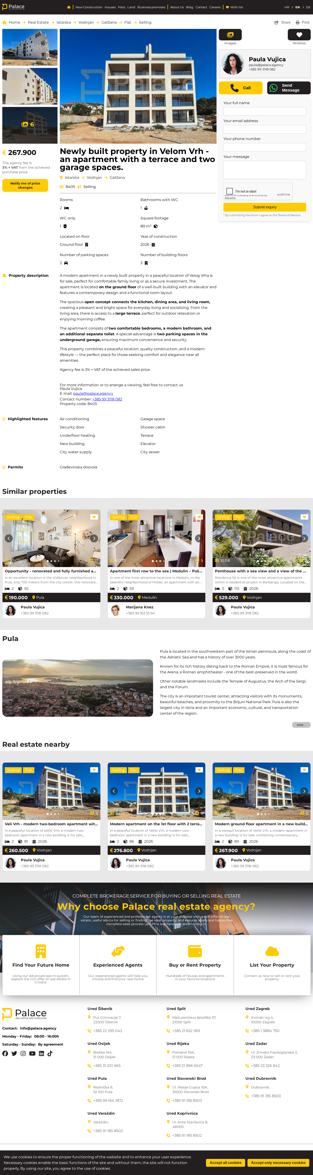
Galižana (109, 22)
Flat (127, 22)
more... (301, 725)
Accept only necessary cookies (278, 1163)
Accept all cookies (226, 1163)
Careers (215, 7)
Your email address (240, 121)
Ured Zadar (256, 1044)
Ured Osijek (99, 1044)
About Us (177, 7)
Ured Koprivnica (182, 1113)
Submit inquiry (265, 207)
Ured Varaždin (101, 1113)
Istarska (64, 22)
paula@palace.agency (93, 393)
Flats (121, 7)
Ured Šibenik (100, 1009)
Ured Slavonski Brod (186, 1078)
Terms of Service (289, 215)
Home (14, 22)
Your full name (236, 103)
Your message (236, 157)
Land (131, 7)
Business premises (151, 7)
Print (305, 22)
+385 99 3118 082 (107, 399)
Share (286, 22)
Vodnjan (86, 22)
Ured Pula (97, 1078)
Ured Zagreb (257, 1009)
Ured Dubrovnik (260, 1078)
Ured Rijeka (178, 1044)
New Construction (89, 7)
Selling (145, 22)
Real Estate (38, 22)
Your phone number (242, 139)
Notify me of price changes (25, 185)
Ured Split (176, 1009)
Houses (110, 7)
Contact (201, 7)
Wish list (236, 7)
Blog (189, 7)
